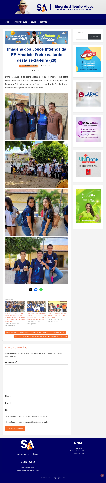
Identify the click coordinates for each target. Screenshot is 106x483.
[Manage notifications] (102, 475)
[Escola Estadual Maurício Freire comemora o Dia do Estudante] (57, 306)
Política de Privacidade (78, 451)
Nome (8, 396)
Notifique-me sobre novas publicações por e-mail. (28, 422)
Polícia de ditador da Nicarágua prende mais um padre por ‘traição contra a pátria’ (36, 332)
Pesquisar (80, 32)
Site (6, 410)
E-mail (8, 403)
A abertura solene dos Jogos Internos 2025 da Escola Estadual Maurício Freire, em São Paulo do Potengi (36, 316)
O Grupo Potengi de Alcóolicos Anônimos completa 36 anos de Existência (40, 336)
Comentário (11, 362)
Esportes (37, 70)
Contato (43, 22)
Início (6, 22)
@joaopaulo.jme (60, 478)
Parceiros (78, 448)
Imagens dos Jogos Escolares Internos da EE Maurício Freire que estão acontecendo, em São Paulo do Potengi (15, 317)
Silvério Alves (47, 66)
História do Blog (20, 22)
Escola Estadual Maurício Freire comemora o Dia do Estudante (57, 315)
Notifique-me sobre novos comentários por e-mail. (28, 416)
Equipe (33, 22)
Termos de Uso (78, 453)
